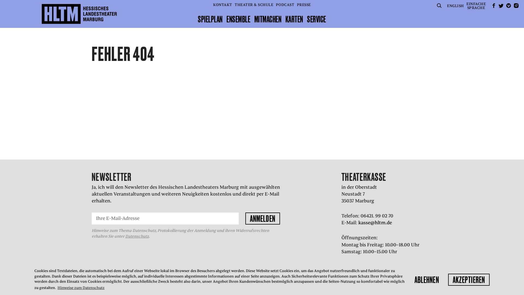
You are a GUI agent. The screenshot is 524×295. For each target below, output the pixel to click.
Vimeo (508, 5)
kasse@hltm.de (375, 223)
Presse (304, 4)
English (455, 6)
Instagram (516, 5)
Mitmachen (268, 19)
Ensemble (238, 19)
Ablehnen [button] (427, 280)
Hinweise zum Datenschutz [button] (81, 287)
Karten (294, 19)
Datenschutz (137, 236)
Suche (439, 5)
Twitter (501, 5)
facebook (493, 5)
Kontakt (222, 4)
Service (316, 19)
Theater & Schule (254, 4)
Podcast (285, 4)
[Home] (79, 14)
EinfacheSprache (476, 6)
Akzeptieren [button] (469, 280)
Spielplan (210, 19)
